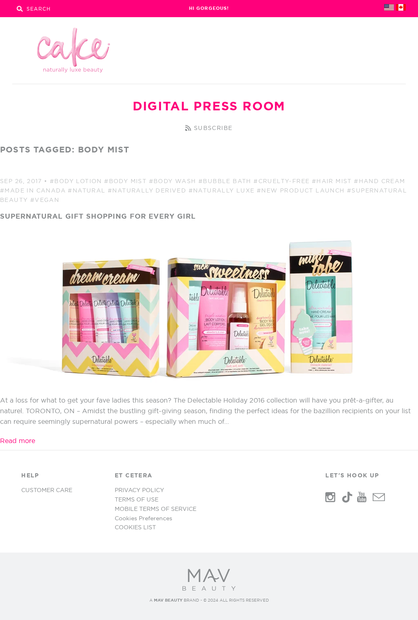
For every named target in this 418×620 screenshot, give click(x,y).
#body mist (125, 181)
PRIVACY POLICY (139, 490)
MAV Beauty (168, 600)
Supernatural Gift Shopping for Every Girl (98, 216)
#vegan (44, 200)
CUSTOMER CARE (46, 490)
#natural (86, 190)
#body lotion (76, 181)
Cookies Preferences (143, 518)
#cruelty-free (281, 181)
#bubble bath (224, 181)
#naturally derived (147, 190)
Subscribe (213, 128)
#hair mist (332, 181)
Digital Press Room (209, 106)
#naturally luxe (222, 190)
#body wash (172, 181)
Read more (17, 440)
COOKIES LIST (135, 527)
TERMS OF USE (136, 499)
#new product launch (301, 190)
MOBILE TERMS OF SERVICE (155, 509)
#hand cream (379, 181)
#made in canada (33, 190)
